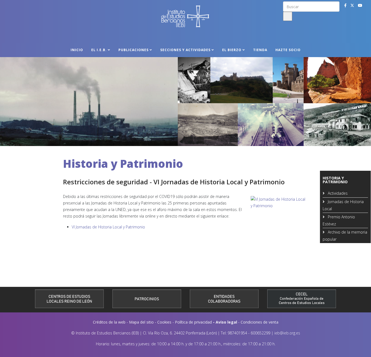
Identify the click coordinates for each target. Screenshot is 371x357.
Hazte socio (288, 50)
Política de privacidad (193, 322)
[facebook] (345, 5)
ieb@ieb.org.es (287, 333)
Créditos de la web (109, 322)
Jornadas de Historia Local (343, 205)
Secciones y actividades (185, 50)
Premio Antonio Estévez (339, 220)
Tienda (260, 50)
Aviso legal (226, 322)
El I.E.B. (99, 50)
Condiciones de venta (259, 322)
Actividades (337, 193)
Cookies (164, 322)
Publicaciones (133, 50)
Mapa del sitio (141, 322)
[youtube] (360, 5)
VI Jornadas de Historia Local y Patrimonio (108, 226)
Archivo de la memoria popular (345, 235)
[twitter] (352, 5)
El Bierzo (231, 50)
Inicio (77, 50)
